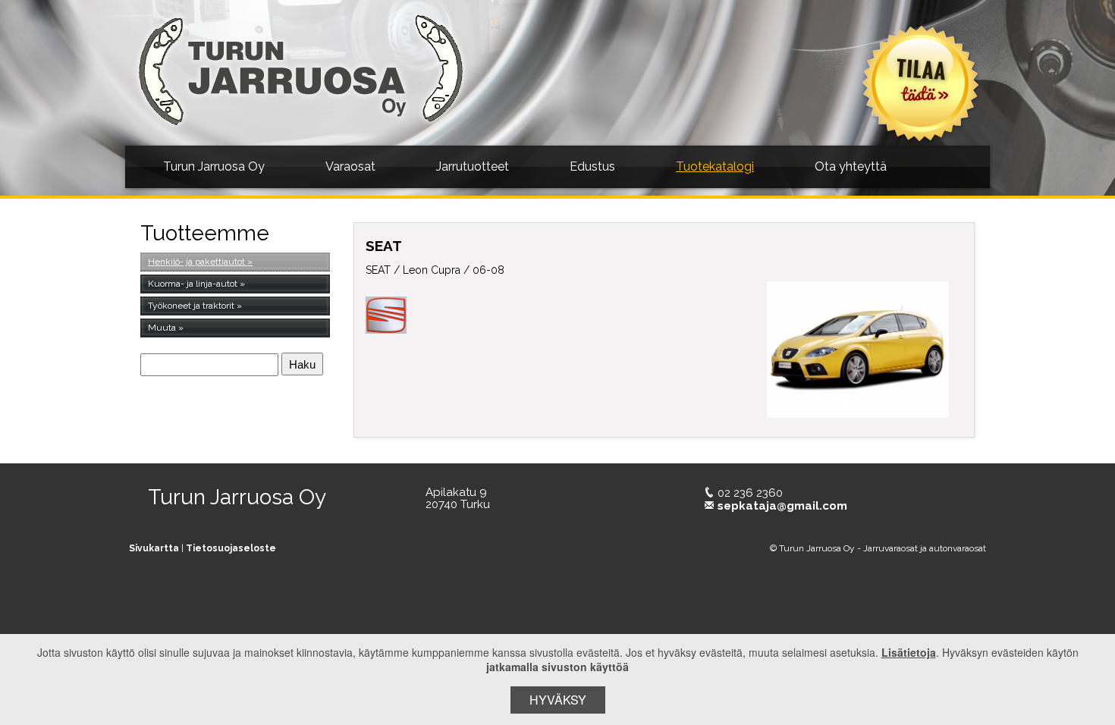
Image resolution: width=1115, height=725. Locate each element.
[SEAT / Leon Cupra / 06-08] (858, 349)
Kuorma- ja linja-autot (192, 283)
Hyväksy (557, 699)
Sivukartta (154, 548)
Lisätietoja (908, 652)
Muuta (162, 327)
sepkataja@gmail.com (782, 506)
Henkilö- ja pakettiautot (196, 261)
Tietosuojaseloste (231, 548)
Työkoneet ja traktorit (191, 305)
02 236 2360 (750, 493)
